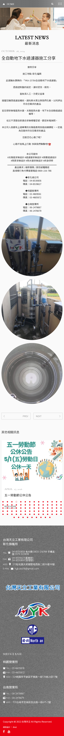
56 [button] (61, 511)
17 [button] (12, 505)
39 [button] (47, 508)
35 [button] (30, 508)
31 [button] (12, 508)
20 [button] (25, 505)
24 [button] (43, 505)
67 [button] (47, 514)
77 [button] (41, 517)
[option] (32, 477)
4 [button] (16, 502)
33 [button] (21, 508)
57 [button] (3, 514)
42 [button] (61, 508)
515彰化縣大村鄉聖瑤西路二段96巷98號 (34, 564)
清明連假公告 (13, 495)
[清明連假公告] (32, 460)
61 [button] (21, 514)
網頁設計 (6, 727)
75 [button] (32, 517)
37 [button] (38, 508)
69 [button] (56, 514)
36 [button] (34, 508)
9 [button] (38, 502)
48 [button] (25, 511)
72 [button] (18, 517)
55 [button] (56, 511)
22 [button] (34, 505)
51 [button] (38, 511)
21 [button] (30, 505)
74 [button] (27, 517)
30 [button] (7, 508)
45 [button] (12, 511)
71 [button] (14, 517)
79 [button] (50, 517)
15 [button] (3, 505)
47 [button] (21, 511)
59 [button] (12, 514)
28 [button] (61, 505)
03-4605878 (18, 668)
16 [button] (7, 505)
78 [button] (45, 517)
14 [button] (61, 502)
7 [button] (30, 502)
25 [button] (47, 505)
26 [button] (52, 505)
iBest (15, 727)
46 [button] (16, 511)
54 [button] (52, 511)
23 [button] (38, 505)
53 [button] (47, 511)
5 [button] (21, 502)
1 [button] (3, 502)
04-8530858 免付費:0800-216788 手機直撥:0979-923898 (33, 552)
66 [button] (43, 514)
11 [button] (47, 502)
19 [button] (21, 505)
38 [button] (43, 508)
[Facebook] (4, 731)
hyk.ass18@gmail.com (27, 568)
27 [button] (56, 505)
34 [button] (25, 508)
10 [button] (43, 502)
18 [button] (16, 505)
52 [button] (43, 511)
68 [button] (52, 514)
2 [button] (7, 502)
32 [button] (16, 508)
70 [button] (61, 514)
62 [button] (25, 514)
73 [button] (23, 517)
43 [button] (3, 511)
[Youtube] (9, 731)
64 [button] (34, 514)
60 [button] (16, 514)
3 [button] (12, 502)
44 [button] (7, 511)
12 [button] (52, 502)
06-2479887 (18, 693)
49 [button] (30, 511)
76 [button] (36, 517)
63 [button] (30, 514)
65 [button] (38, 514)
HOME (10, 4)
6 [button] (25, 502)
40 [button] (52, 508)
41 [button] (56, 508)
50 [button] (34, 511)
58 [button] (7, 514)
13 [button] (56, 502)
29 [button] (3, 508)
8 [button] (34, 502)
